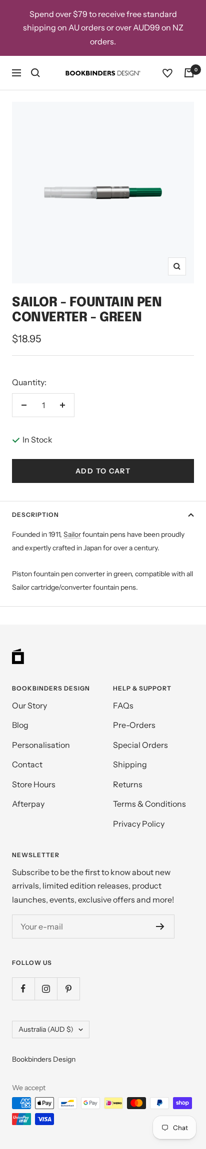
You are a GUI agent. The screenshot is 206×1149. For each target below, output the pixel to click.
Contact (27, 764)
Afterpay (28, 804)
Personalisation (41, 745)
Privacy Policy (138, 824)
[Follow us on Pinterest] (68, 988)
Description (35, 514)
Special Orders (140, 745)
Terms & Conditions (149, 804)
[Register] (160, 926)
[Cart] (189, 72)
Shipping (130, 764)
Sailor (72, 534)
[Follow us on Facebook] (23, 988)
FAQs (123, 705)
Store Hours (34, 784)
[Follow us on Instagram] (45, 988)
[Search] (35, 72)
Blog (20, 725)
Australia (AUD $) (46, 1029)
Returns (127, 784)
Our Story (29, 705)
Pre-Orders (134, 725)
